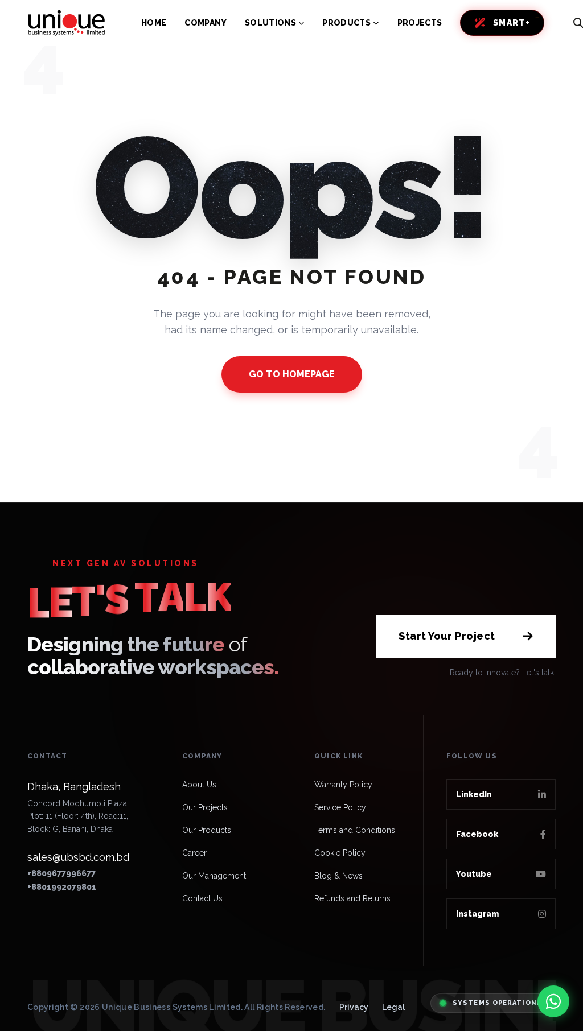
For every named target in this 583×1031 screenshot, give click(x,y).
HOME (153, 22)
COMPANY (205, 22)
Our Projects (205, 807)
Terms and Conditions (354, 830)
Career (194, 852)
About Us (199, 784)
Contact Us (202, 898)
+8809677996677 (61, 873)
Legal (393, 1007)
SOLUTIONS (270, 22)
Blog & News (338, 875)
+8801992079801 (61, 887)
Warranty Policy (343, 784)
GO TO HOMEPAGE (292, 374)
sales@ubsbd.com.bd (78, 857)
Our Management (214, 875)
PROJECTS (419, 22)
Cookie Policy (340, 852)
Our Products (206, 830)
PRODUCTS (346, 22)
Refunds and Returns (352, 898)
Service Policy (340, 807)
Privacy (353, 1007)
